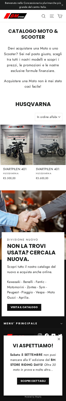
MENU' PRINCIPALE (20, 323)
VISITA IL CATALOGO (24, 307)
